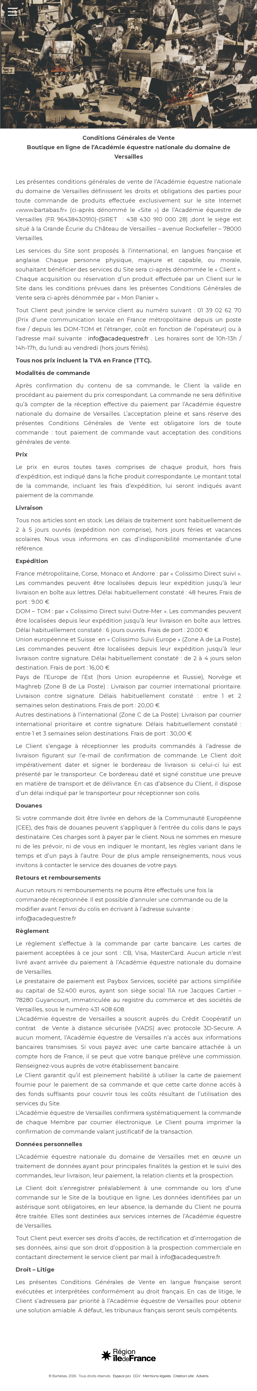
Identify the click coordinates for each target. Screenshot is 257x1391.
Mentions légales (157, 1376)
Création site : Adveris (190, 1376)
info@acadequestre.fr (118, 338)
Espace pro (122, 1376)
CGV (136, 1376)
